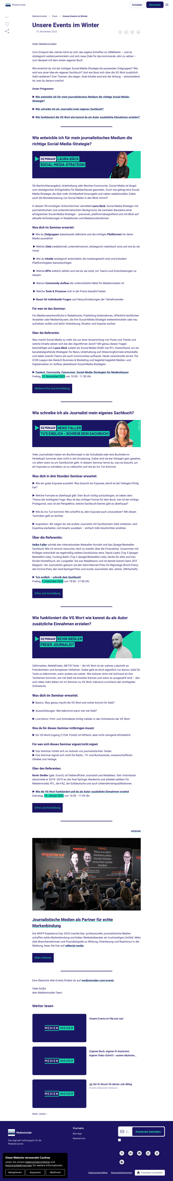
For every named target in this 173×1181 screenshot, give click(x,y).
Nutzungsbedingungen (18, 1165)
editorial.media (74, 945)
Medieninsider (39, 16)
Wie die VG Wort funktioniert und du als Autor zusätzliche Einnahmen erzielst (82, 791)
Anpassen (35, 1172)
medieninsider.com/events (97, 980)
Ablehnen (55, 1172)
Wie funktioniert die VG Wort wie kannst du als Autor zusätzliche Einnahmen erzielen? (87, 117)
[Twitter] (122, 1153)
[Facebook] (139, 1153)
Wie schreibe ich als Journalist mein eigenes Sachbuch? (69, 109)
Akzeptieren (15, 1172)
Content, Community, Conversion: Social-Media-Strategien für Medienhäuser (82, 372)
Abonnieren (155, 4)
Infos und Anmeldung (47, 593)
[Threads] (157, 1153)
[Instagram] (148, 1153)
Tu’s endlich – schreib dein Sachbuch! (58, 577)
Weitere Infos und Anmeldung (52, 388)
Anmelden (137, 4)
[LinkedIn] (130, 1153)
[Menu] (167, 4)
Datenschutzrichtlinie (37, 1162)
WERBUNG (136, 831)
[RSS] (122, 1162)
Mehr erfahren (43, 957)
